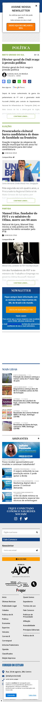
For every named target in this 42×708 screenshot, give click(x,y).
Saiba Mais (32, 695)
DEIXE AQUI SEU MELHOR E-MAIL (21, 27)
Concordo (11, 695)
